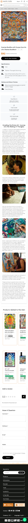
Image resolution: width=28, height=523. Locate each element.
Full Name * (5, 426)
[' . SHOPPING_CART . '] (24, 1)
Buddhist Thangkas (11, 8)
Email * (4, 435)
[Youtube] (19, 510)
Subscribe (21, 472)
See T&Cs (17, 101)
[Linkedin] (17, 510)
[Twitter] (11, 510)
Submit (8, 457)
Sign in (18, 1)
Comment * (5, 414)
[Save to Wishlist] (18, 49)
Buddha (16, 8)
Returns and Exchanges (12, 85)
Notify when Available (11, 58)
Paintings (5, 8)
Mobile (4, 444)
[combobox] (13, 5)
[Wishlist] (22, 1)
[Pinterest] (13, 510)
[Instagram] (15, 510)
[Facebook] (9, 510)
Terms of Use (17, 453)
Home (2, 8)
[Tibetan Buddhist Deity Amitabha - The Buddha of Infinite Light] (10, 328)
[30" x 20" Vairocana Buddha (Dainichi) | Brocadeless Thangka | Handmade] (10, 366)
